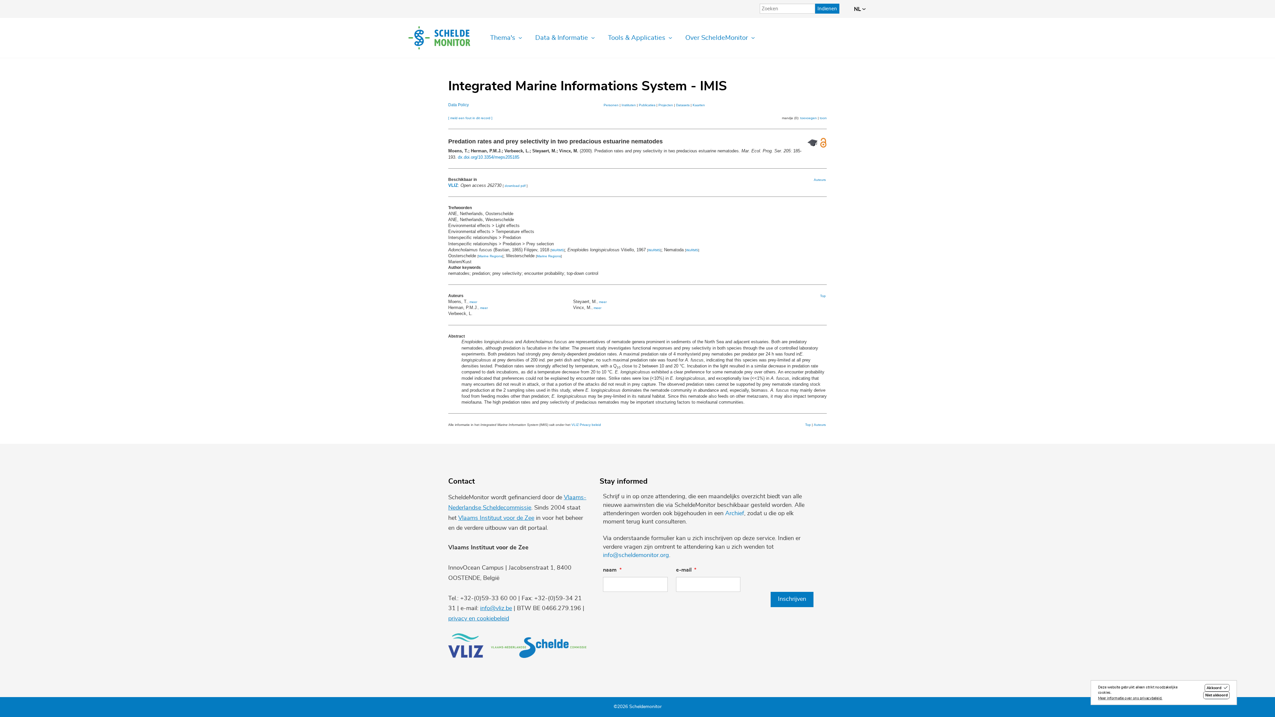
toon (823, 118)
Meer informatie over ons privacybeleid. (1130, 698)
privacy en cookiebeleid (478, 619)
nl (858, 9)
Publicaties (647, 105)
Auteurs (820, 180)
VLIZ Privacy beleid (586, 425)
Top (823, 296)
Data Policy (458, 105)
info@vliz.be (496, 608)
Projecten (665, 105)
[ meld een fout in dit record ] (470, 118)
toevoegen (808, 118)
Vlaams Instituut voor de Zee (496, 518)
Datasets (683, 105)
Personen (611, 105)
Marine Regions (490, 256)
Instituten (629, 105)
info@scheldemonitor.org (636, 555)
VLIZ (453, 185)
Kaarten (699, 105)
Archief (734, 514)
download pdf (515, 186)
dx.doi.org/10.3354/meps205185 (488, 157)
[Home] (439, 37)
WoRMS (558, 250)
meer (473, 302)
